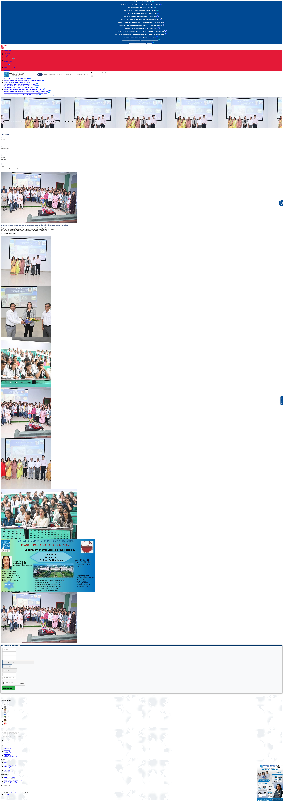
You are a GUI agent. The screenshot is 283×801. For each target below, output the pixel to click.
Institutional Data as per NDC (10, 765)
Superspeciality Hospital (82, 74)
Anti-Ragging (4, 45)
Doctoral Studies (7, 752)
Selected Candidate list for (17, 82)
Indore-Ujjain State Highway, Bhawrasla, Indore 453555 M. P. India (12, 782)
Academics (59, 74)
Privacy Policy (7, 794)
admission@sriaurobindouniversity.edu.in (13, 780)
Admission (52, 74)
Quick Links (281, 400)
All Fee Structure (7, 766)
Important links (7, 755)
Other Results (7, 70)
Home (39, 74)
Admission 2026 (7, 50)
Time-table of (20, 84)
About (45, 74)
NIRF (2, 46)
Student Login (7, 53)
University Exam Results (9, 67)
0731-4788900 (9, 777)
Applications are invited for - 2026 (21, 94)
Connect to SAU (69, 74)
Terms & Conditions (8, 797)
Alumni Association (8, 771)
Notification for (22, 80)
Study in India (7, 770)
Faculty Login (7, 56)
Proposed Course (7, 751)
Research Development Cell (10, 756)
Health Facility (7, 769)
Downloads (6, 763)
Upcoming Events (8, 61)
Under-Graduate (7, 748)
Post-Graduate (7, 750)
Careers (5, 64)
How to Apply (7, 754)
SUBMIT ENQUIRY (8, 688)
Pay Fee (2, 48)
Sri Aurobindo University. (16, 792)
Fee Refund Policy (8, 767)
